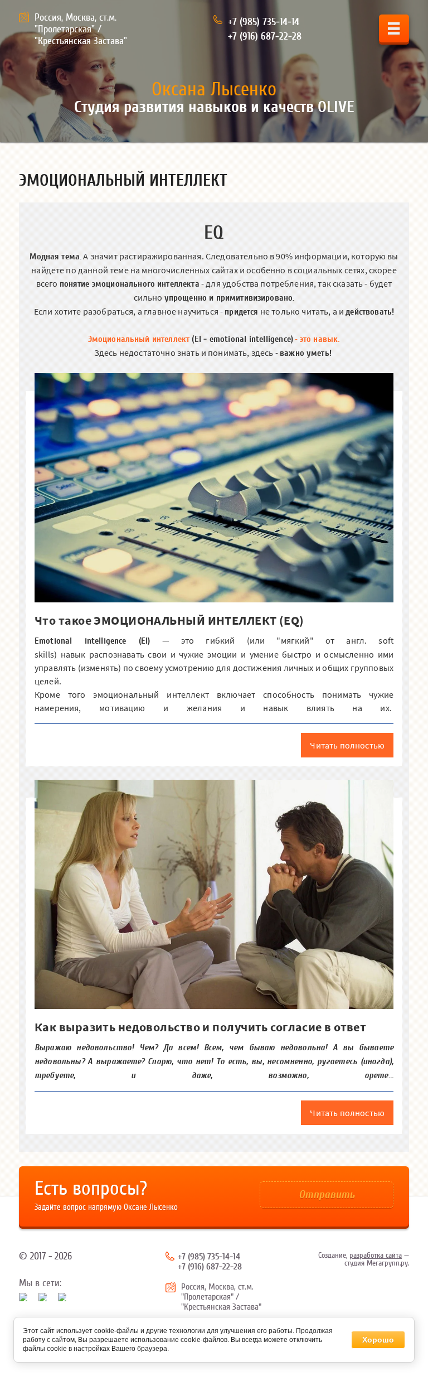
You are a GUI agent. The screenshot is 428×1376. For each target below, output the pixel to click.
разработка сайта (375, 1255)
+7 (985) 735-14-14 (263, 22)
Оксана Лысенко (214, 89)
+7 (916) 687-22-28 (264, 36)
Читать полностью (347, 745)
